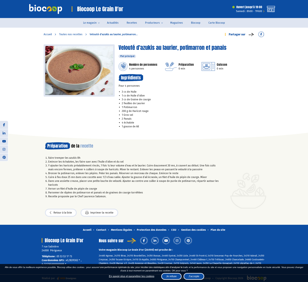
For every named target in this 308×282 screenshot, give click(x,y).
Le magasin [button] (90, 22)
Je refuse (171, 276)
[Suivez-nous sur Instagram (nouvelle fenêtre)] (4, 149)
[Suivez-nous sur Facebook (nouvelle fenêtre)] (4, 125)
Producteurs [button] (152, 22)
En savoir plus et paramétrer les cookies (131, 276)
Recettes (132, 22)
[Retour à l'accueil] (45, 9)
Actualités (113, 22)
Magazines (176, 22)
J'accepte (193, 276)
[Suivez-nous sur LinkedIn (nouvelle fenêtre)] (4, 133)
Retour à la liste (62, 212)
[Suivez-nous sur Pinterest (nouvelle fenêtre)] (4, 157)
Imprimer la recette (101, 212)
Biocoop (195, 22)
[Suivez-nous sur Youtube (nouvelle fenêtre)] (4, 141)
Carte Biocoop (216, 22)
